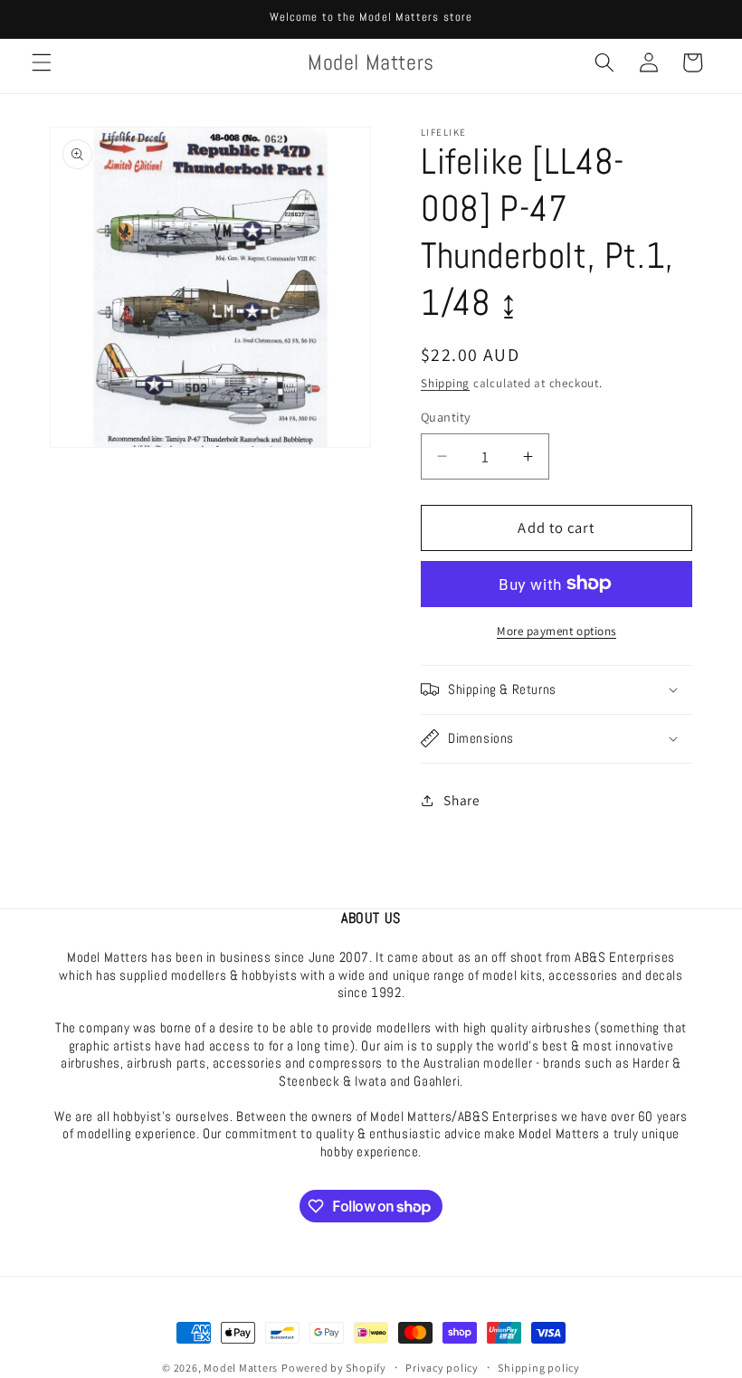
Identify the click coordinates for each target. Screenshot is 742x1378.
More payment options (556, 631)
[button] (41, 62)
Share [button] (461, 800)
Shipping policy (539, 1367)
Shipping (445, 383)
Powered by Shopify (333, 1367)
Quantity (446, 416)
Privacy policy (442, 1367)
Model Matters (241, 1367)
